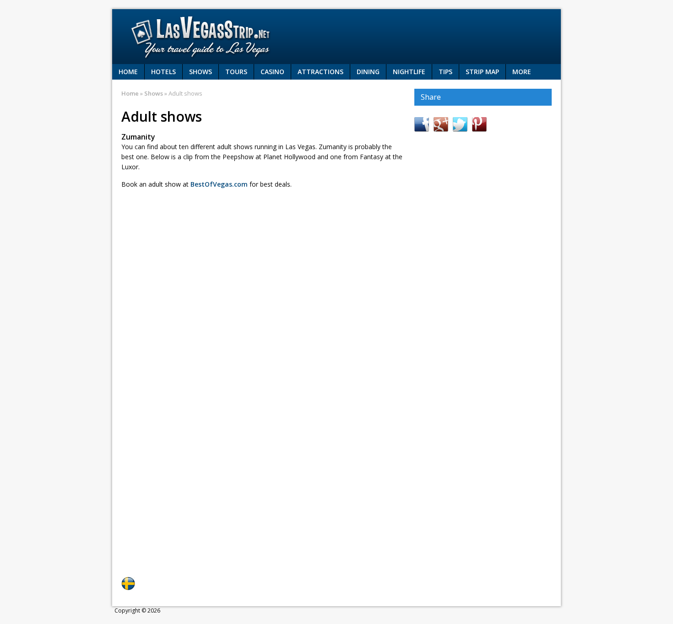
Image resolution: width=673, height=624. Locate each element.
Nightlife (409, 71)
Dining (368, 71)
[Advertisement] (228, 220)
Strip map (482, 71)
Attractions (320, 71)
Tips (445, 71)
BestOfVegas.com (219, 184)
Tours (236, 71)
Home (128, 71)
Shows (200, 71)
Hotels (163, 71)
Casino (272, 71)
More (521, 71)
